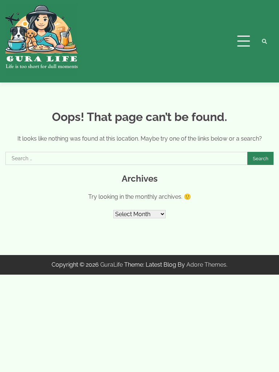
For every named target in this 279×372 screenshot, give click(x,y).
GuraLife (111, 264)
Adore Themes (206, 264)
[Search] (264, 41)
